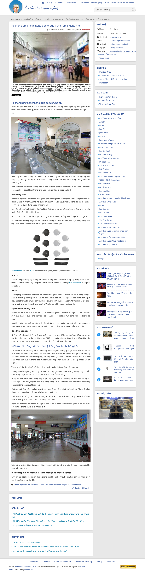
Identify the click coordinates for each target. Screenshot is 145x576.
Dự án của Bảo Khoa (107, 54)
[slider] (86, 29)
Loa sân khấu (104, 183)
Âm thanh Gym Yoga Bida (110, 227)
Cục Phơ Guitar (105, 220)
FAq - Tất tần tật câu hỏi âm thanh (120, 2)
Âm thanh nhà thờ (107, 165)
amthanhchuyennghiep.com (25, 567)
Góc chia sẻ (104, 58)
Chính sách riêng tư (62, 561)
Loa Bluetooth (105, 151)
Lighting (60, 2)
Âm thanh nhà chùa (107, 202)
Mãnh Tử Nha (29, 569)
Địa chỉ (101, 33)
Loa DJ (102, 129)
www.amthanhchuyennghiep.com (123, 51)
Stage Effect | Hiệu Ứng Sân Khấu (113, 79)
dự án (32, 270)
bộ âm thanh (75, 484)
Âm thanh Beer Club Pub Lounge (113, 241)
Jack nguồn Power (107, 140)
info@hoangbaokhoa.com (120, 40)
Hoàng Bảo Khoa (116, 47)
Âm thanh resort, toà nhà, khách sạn (114, 198)
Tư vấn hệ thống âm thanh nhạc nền (29, 484)
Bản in (77, 488)
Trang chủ (34, 561)
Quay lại (86, 488)
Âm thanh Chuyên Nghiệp (91, 2)
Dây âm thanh (105, 169)
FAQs (101, 258)
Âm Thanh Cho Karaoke (109, 158)
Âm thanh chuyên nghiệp (41, 7)
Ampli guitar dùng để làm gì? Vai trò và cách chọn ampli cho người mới (120, 314)
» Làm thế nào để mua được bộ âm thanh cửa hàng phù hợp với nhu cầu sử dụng (45, 546)
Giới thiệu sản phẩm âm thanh (112, 143)
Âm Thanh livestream (108, 223)
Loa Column (104, 212)
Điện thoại (103, 37)
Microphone (104, 162)
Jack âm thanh (105, 187)
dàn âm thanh (75, 282)
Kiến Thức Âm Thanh (108, 97)
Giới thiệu (46, 561)
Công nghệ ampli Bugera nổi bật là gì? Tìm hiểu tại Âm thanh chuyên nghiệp (120, 276)
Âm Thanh (72, 2)
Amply (102, 122)
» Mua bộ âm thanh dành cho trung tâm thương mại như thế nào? (39, 551)
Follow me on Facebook (119, 44)
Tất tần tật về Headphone (109, 180)
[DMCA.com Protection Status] (128, 566)
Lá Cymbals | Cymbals (108, 244)
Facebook (102, 44)
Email (101, 40)
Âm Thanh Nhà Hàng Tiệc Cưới (112, 176)
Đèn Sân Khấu (105, 72)
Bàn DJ (102, 136)
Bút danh (102, 29)
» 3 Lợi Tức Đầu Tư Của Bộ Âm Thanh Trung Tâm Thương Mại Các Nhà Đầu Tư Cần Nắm (47, 521)
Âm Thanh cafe (105, 216)
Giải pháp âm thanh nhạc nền (57, 484)
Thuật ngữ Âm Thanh (108, 104)
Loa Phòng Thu (105, 172)
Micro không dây (106, 147)
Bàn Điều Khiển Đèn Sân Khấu (111, 75)
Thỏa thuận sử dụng (83, 561)
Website (102, 51)
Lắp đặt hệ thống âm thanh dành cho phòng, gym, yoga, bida (124, 335)
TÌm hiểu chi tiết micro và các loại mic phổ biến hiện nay (124, 370)
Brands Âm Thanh (106, 100)
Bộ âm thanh (16, 270)
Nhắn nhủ (110, 561)
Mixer (101, 125)
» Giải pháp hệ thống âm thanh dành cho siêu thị (31, 525)
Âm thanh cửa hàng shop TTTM (112, 237)
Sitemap (99, 561)
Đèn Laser (103, 83)
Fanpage (102, 47)
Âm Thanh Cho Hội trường (110, 118)
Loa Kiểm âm (104, 209)
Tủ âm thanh (104, 194)
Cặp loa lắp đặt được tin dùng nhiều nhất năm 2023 (124, 359)
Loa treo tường (105, 154)
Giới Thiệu (48, 2)
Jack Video (103, 133)
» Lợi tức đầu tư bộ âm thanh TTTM (26, 542)
